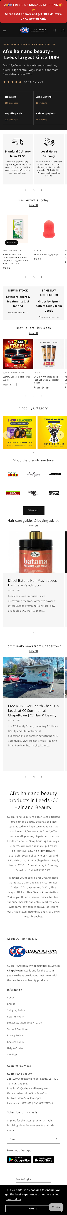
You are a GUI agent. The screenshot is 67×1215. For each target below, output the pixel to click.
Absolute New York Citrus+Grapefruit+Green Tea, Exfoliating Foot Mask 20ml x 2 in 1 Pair (15, 259)
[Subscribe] (56, 1139)
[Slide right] (41, 190)
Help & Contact (15, 1048)
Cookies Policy (15, 1041)
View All (33, 510)
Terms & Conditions (18, 1029)
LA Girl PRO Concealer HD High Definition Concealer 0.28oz (46, 379)
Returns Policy (15, 1016)
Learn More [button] (13, 1199)
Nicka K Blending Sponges (46, 254)
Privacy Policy (15, 1035)
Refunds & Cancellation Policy (24, 1022)
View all (33, 205)
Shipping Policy (16, 1010)
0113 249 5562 (20, 1083)
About (10, 997)
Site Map (12, 1054)
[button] (4, 30)
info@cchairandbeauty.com (32, 1088)
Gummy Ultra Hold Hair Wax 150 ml (16, 378)
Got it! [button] (33, 1208)
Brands (11, 1003)
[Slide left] (25, 190)
